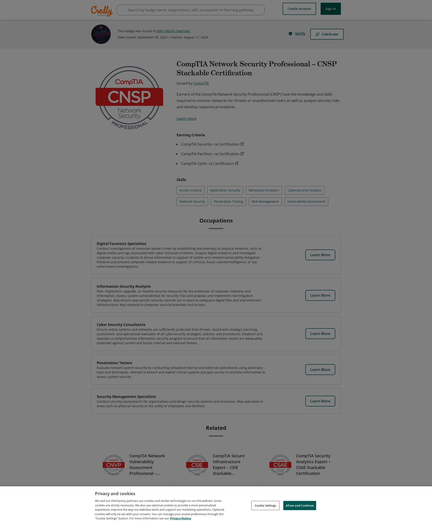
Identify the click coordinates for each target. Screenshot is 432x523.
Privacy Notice (180, 518)
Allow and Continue (300, 505)
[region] (216, 504)
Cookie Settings (265, 505)
